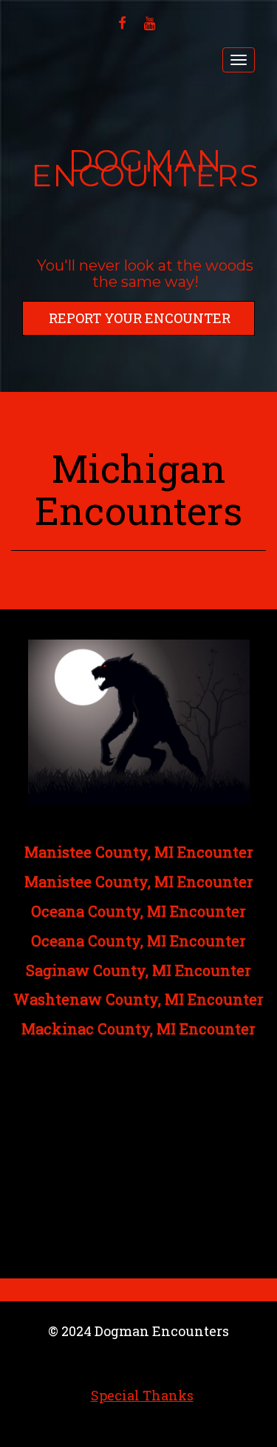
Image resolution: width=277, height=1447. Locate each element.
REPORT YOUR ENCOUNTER (139, 318)
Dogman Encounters (145, 168)
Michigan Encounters (138, 489)
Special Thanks (142, 1395)
